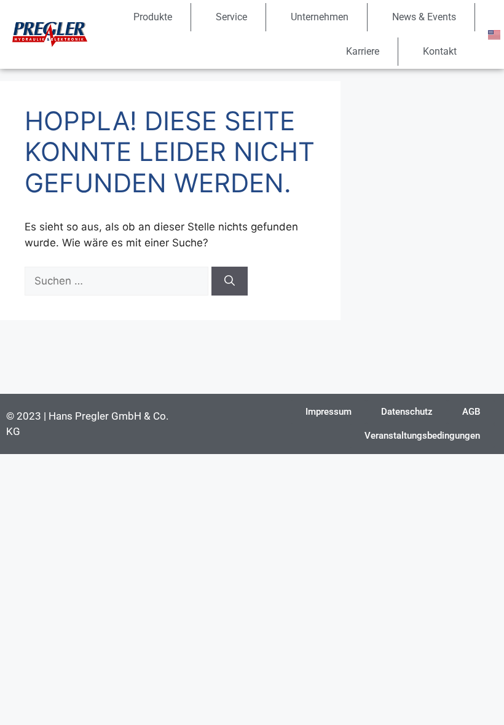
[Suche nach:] (118, 281)
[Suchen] (229, 281)
